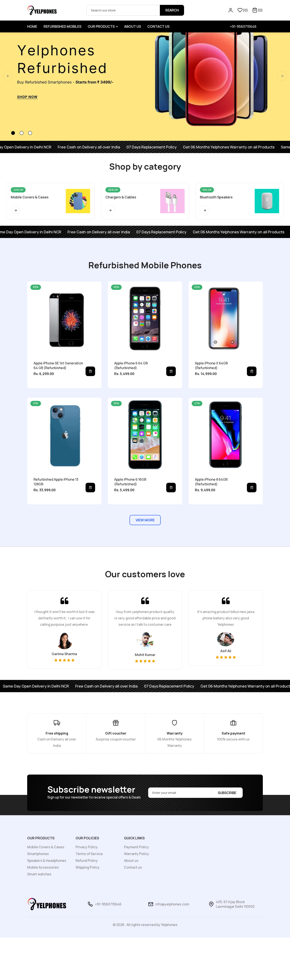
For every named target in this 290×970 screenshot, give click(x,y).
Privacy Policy (87, 847)
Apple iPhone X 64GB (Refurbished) (211, 365)
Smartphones (38, 853)
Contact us (133, 867)
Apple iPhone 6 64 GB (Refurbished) (131, 365)
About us (131, 860)
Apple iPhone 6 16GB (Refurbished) (130, 481)
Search (172, 10)
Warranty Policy (136, 853)
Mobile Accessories (43, 867)
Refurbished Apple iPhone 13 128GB (56, 481)
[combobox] (135, 10)
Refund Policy (87, 860)
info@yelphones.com (172, 904)
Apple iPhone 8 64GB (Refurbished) (211, 481)
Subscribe (227, 792)
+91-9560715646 (243, 26)
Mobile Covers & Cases (45, 847)
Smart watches (39, 874)
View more (145, 520)
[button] (257, 10)
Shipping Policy (88, 867)
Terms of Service (89, 853)
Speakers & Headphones (46, 860)
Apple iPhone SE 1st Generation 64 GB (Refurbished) (58, 365)
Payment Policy (136, 847)
